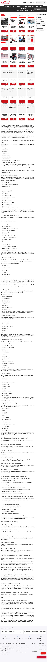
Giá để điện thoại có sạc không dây (22, 97)
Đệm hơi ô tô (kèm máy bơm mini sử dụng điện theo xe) (22, 63)
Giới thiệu (25, 6)
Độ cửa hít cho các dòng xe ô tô (22, 80)
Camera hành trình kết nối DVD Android (5, 45)
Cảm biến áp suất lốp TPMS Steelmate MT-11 (31, 27)
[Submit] (45, 2)
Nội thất (7, 15)
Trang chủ (16, 10)
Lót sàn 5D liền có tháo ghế (31, 115)
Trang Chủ (7, 6)
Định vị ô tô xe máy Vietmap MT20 (13, 80)
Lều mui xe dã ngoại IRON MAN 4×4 (13, 115)
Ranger (26, 10)
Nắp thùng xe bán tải (40, 21)
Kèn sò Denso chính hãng (4, 115)
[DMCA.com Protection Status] (34, 650)
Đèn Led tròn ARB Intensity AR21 (31, 62)
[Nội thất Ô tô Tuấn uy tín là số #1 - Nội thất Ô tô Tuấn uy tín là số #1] (7, 3)
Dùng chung (26, 15)
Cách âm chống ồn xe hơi (4, 27)
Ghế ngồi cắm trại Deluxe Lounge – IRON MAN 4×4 (30, 80)
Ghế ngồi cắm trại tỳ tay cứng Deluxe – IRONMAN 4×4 (13, 98)
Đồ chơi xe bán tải (39, 28)
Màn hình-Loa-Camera (40, 23)
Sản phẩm (12, 6)
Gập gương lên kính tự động (40, 26)
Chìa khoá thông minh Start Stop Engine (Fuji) (4, 62)
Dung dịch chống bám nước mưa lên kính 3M (13, 62)
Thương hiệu (18, 6)
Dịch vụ (29, 6)
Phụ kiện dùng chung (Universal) (40, 31)
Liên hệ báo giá (5, 31)
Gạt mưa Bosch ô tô (13, 44)
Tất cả (2, 15)
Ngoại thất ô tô (39, 19)
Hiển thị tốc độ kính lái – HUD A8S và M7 (30, 97)
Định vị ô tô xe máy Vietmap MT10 (4, 80)
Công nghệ (19, 15)
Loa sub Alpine (22, 114)
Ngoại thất (13, 15)
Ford (21, 10)
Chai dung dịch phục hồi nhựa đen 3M (22, 45)
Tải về (37, 6)
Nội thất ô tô (38, 17)
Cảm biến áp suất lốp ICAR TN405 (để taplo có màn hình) (13, 28)
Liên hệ (40, 6)
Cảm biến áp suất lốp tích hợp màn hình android (22, 27)
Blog (33, 6)
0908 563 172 (26, 2)
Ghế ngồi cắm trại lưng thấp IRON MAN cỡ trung (4, 98)
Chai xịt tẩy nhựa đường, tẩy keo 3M (31, 45)
